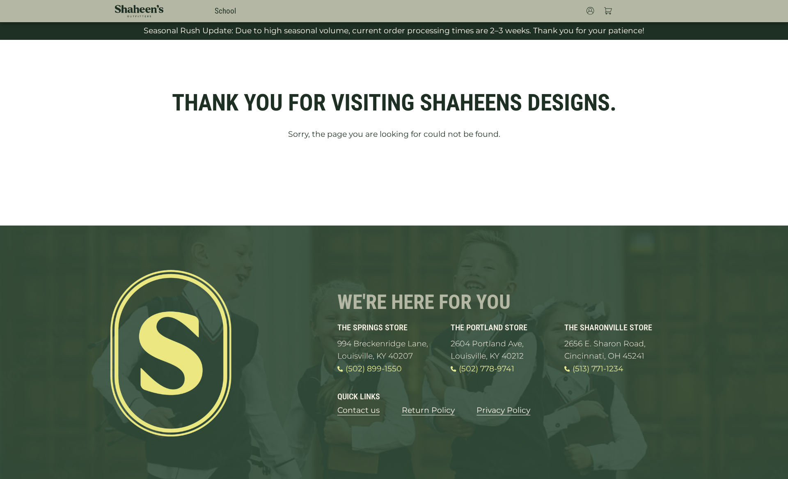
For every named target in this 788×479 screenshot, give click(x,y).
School (225, 11)
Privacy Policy (503, 410)
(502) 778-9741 (486, 368)
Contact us (358, 410)
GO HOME (394, 167)
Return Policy (428, 410)
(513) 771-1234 (598, 368)
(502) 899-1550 (374, 368)
